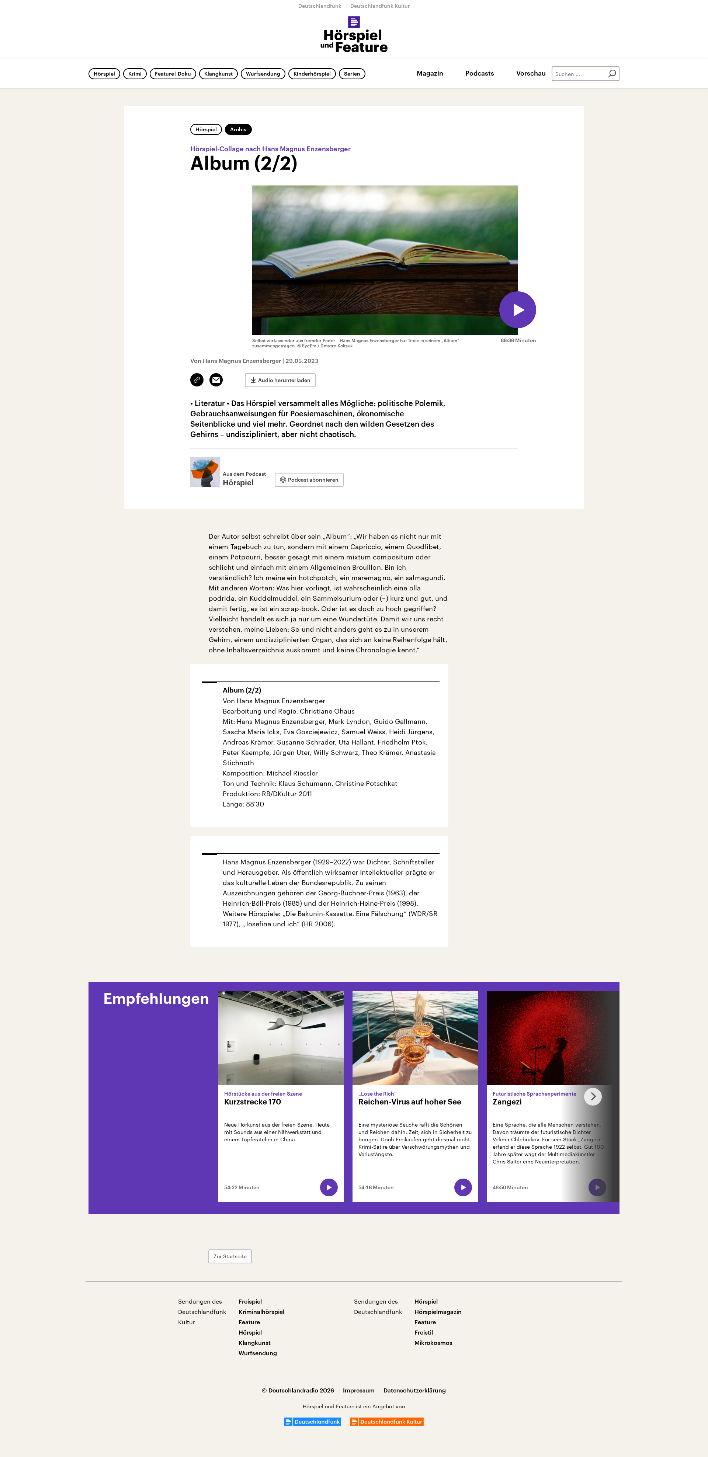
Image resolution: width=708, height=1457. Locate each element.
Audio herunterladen (284, 380)
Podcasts (479, 73)
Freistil (423, 1332)
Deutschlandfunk (319, 6)
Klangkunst (218, 73)
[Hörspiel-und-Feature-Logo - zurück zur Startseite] (354, 34)
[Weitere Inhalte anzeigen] (590, 1096)
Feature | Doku (173, 73)
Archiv (238, 129)
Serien (352, 73)
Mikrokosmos (433, 1342)
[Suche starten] (612, 73)
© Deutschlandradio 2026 (298, 1390)
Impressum (359, 1390)
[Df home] (312, 1423)
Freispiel (250, 1301)
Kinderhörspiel (312, 73)
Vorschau (531, 73)
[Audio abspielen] (517, 309)
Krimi (135, 73)
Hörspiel (104, 73)
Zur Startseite (230, 1256)
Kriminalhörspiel (261, 1311)
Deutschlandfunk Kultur (380, 6)
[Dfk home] (387, 1423)
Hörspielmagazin (438, 1311)
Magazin (430, 73)
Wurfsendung (263, 73)
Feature (249, 1321)
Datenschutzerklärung (415, 1390)
